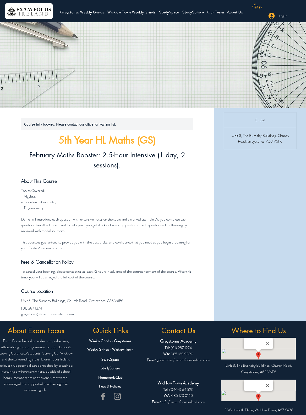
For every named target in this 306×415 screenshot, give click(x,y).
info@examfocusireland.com (183, 401)
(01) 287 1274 (181, 347)
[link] (258, 6)
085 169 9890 (182, 354)
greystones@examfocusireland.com (183, 360)
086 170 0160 (182, 395)
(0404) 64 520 (181, 389)
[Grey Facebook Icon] (103, 396)
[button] (82, 12)
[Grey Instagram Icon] (117, 396)
